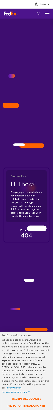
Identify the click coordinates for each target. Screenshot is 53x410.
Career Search (38, 13)
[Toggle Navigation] (47, 13)
